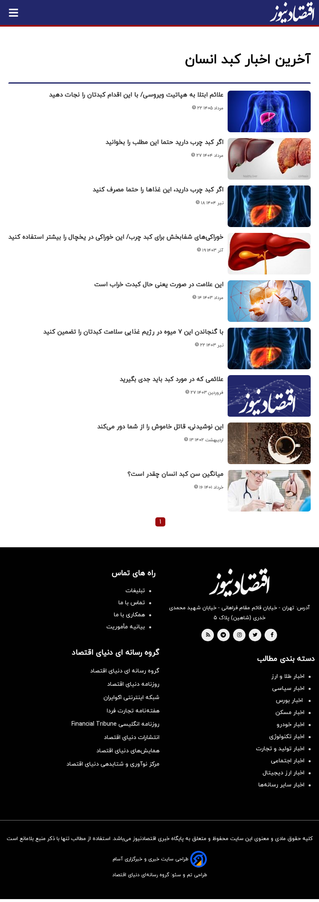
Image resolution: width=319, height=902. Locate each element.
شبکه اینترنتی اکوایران (131, 698)
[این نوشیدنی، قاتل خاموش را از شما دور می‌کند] (269, 443)
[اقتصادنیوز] (239, 582)
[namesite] (292, 12)
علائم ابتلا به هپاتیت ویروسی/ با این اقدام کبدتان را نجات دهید (136, 95)
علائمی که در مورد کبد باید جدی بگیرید (171, 379)
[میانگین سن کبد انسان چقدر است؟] (269, 491)
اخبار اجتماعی (287, 761)
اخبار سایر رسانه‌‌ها (281, 785)
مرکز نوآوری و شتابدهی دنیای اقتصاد (113, 764)
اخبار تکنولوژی (286, 737)
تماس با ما (131, 603)
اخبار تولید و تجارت (280, 749)
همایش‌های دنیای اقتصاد (128, 751)
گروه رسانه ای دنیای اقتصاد (125, 671)
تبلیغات (135, 591)
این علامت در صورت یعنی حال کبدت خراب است (158, 284)
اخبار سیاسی (288, 688)
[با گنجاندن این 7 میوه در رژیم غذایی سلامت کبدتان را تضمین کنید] (269, 348)
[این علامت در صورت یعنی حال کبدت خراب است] (269, 301)
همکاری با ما (129, 615)
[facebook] (271, 635)
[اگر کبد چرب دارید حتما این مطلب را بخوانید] (269, 159)
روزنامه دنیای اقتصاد (133, 684)
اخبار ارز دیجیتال (283, 773)
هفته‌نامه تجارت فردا (133, 711)
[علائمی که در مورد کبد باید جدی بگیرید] (269, 406)
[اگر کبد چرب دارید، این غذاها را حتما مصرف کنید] (269, 206)
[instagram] (239, 635)
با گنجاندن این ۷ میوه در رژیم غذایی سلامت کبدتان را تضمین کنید (133, 332)
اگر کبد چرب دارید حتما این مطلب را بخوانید (164, 142)
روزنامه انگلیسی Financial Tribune (115, 724)
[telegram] (223, 635)
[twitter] (255, 635)
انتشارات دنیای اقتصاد (132, 737)
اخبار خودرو (290, 725)
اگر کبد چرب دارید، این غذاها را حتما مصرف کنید (158, 189)
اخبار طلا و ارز (287, 676)
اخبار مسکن (289, 713)
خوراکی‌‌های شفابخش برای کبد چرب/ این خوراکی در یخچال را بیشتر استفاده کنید (115, 237)
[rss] (208, 635)
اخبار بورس (290, 700)
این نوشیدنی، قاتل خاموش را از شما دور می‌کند (160, 427)
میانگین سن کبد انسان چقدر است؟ (175, 474)
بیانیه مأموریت (125, 627)
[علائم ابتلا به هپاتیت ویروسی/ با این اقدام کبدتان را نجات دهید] (269, 111)
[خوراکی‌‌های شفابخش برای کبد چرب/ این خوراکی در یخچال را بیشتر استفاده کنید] (269, 253)
